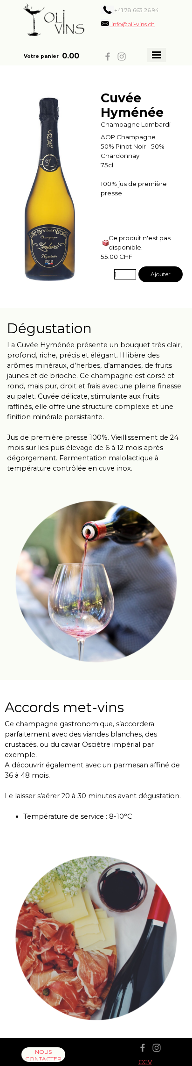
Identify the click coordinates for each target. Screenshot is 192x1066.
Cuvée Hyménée (132, 105)
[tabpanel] (133, 10)
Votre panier (41, 56)
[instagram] (121, 56)
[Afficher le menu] (156, 54)
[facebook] (107, 56)
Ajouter (161, 274)
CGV (145, 1062)
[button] (128, 24)
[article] (96, 186)
